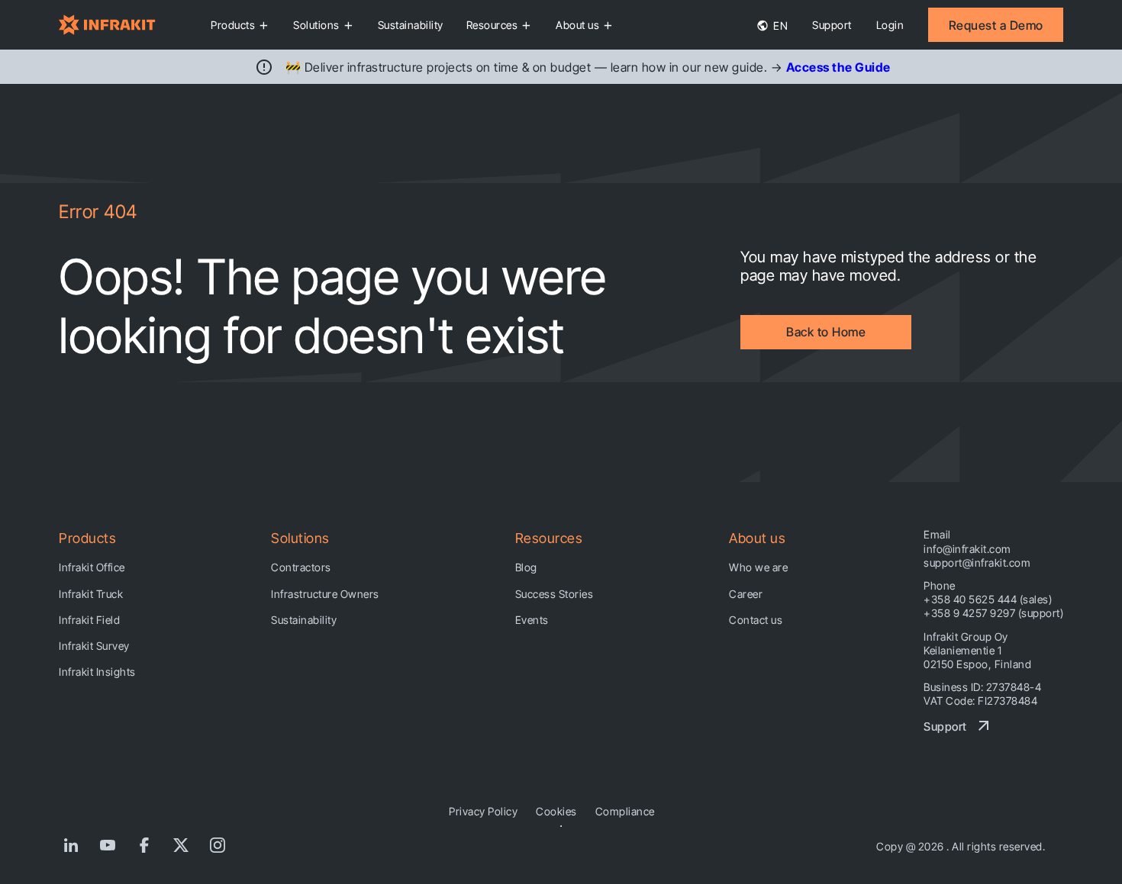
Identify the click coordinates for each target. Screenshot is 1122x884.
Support (832, 24)
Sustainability (410, 24)
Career (746, 593)
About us (577, 24)
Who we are (758, 567)
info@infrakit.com (967, 548)
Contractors (301, 567)
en (779, 25)
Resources (492, 24)
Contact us (755, 619)
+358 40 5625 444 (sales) (988, 599)
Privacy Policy (483, 811)
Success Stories (554, 593)
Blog (526, 567)
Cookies (556, 811)
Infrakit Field (89, 619)
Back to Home (826, 331)
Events (532, 619)
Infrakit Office (92, 567)
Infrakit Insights (97, 671)
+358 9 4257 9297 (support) (993, 612)
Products (233, 24)
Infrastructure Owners (325, 593)
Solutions (316, 24)
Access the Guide (838, 67)
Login (890, 24)
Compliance (625, 811)
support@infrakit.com (977, 562)
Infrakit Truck (91, 593)
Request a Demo (996, 25)
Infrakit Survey (94, 645)
